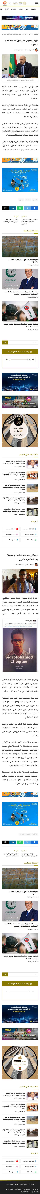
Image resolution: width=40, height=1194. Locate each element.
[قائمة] (36, 3)
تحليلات (13, 9)
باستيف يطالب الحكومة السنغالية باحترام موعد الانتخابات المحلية (21, 325)
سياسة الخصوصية (26, 1191)
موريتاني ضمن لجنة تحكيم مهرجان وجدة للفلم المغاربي (30, 221)
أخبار (27, 9)
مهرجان (22, 834)
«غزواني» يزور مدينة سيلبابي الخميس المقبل (10, 220)
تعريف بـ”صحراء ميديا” (12, 1184)
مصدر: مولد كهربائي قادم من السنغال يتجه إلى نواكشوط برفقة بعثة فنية (14, 487)
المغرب (35, 200)
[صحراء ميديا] (19, 3)
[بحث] (9, 3)
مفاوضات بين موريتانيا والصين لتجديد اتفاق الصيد (30, 854)
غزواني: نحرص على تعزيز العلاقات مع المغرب (11, 854)
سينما (28, 834)
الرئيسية (33, 9)
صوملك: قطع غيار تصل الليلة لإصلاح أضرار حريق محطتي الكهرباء (14, 462)
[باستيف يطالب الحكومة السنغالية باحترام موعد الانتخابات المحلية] (20, 311)
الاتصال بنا (31, 1184)
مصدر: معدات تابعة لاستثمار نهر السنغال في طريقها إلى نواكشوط (14, 510)
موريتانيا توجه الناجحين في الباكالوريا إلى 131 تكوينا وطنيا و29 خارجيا (13, 474)
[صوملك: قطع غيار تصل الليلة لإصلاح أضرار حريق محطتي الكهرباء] (32, 464)
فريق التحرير (23, 1184)
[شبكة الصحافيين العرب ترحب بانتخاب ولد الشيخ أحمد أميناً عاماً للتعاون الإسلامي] (20, 279)
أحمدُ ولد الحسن (29, 50)
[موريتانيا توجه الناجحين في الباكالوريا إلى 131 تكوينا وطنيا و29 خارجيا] (32, 475)
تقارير (6, 9)
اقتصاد (21, 9)
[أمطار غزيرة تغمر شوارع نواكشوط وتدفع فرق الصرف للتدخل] (32, 501)
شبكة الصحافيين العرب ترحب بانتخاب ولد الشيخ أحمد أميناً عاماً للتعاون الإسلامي (21, 293)
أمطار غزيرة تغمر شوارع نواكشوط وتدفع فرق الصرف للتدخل (14, 498)
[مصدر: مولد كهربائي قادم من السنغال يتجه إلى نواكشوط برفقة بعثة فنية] (32, 488)
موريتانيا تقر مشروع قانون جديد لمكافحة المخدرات (23, 260)
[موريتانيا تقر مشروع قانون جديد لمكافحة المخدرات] (20, 246)
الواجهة (28, 200)
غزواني (21, 200)
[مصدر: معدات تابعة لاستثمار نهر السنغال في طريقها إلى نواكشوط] (32, 512)
